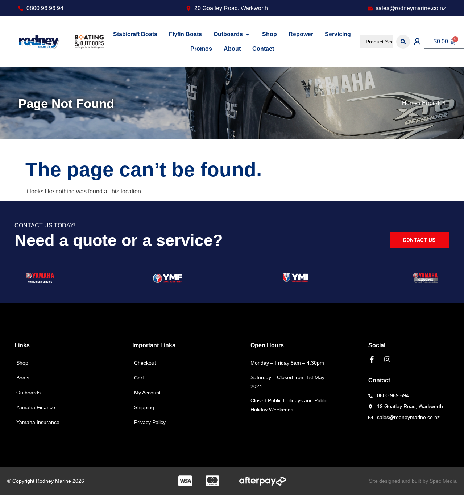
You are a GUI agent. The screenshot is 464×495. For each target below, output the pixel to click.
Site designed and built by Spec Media (413, 481)
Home (410, 103)
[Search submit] (403, 42)
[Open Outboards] (247, 34)
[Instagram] (387, 359)
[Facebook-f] (371, 359)
